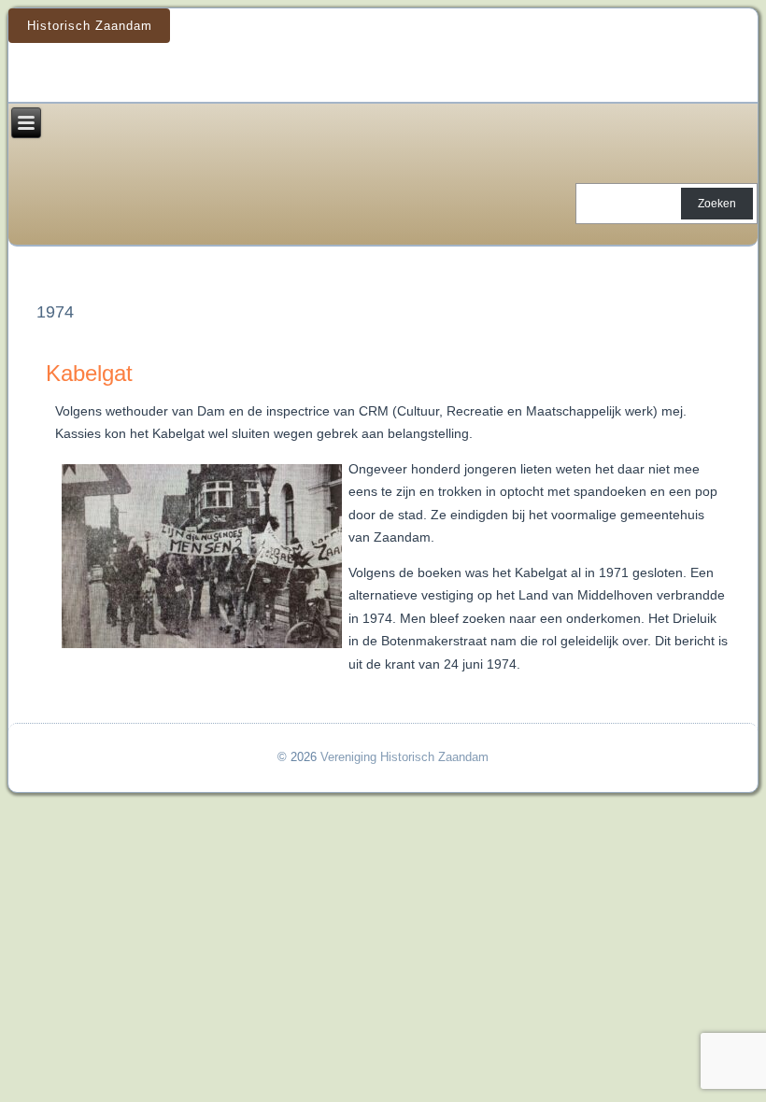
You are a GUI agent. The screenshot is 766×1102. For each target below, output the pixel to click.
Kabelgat (89, 373)
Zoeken (717, 203)
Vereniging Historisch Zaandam (404, 757)
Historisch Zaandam (89, 26)
